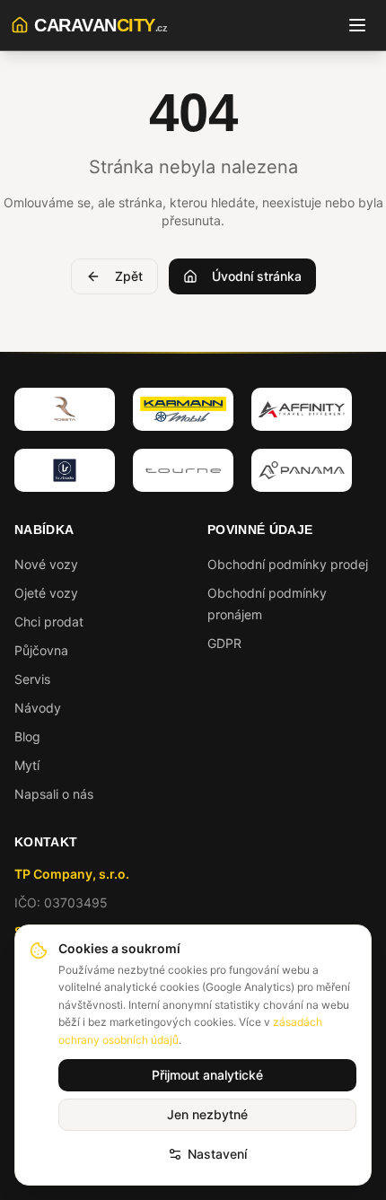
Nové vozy (46, 564)
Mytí (26, 765)
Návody (37, 707)
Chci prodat (48, 621)
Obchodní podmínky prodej (287, 564)
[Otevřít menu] (357, 25)
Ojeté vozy (46, 592)
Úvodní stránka (257, 276)
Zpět (129, 276)
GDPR (224, 643)
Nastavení (217, 1153)
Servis (32, 679)
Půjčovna (41, 650)
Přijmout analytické (207, 1074)
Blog (27, 736)
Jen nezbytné (207, 1114)
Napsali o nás (53, 793)
